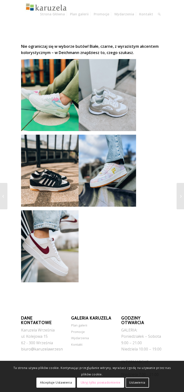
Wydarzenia (80, 338)
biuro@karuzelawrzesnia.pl (45, 349)
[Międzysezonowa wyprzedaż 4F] (3, 196)
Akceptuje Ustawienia (56, 382)
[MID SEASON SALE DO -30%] (180, 196)
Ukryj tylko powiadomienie (101, 382)
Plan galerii (79, 325)
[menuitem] (52, 14)
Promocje (78, 332)
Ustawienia (137, 382)
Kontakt (76, 344)
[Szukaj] (159, 14)
